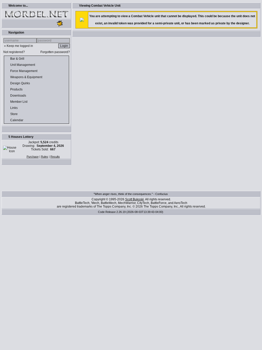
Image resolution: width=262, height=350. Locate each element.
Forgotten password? (55, 52)
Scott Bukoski (134, 199)
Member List (19, 102)
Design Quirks (20, 83)
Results (55, 156)
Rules (44, 156)
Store (14, 114)
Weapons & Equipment (26, 77)
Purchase (33, 156)
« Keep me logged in (18, 46)
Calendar (17, 120)
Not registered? (14, 52)
